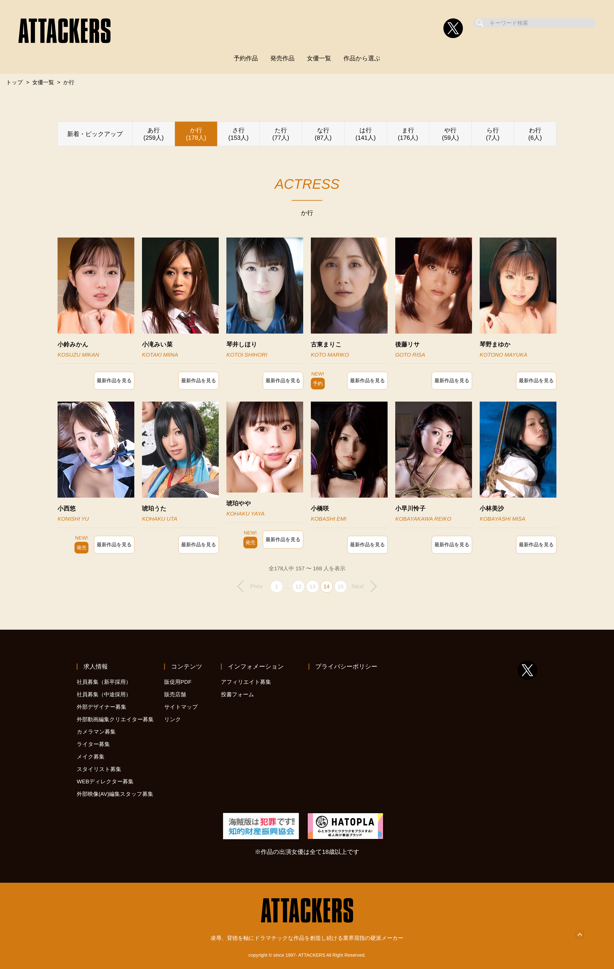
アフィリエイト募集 (246, 682)
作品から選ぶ (361, 58)
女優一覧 (319, 58)
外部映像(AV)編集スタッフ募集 (115, 794)
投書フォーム (237, 694)
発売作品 (282, 58)
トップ (14, 82)
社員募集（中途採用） (104, 694)
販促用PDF (178, 682)
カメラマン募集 (96, 732)
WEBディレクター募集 (105, 781)
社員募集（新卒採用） (104, 682)
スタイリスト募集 (99, 769)
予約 (318, 383)
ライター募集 (93, 744)
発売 (82, 547)
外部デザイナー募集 (101, 707)
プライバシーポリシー (346, 666)
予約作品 (246, 58)
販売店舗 (175, 694)
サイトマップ (181, 707)
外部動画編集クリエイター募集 (115, 719)
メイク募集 (90, 757)
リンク (172, 719)
